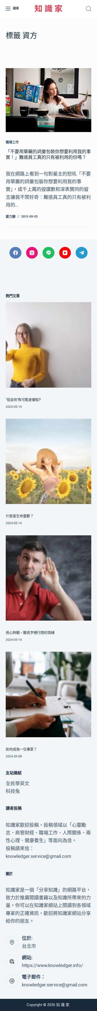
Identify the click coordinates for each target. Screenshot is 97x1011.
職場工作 (12, 142)
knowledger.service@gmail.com (54, 985)
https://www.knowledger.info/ (52, 965)
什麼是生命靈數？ (20, 516)
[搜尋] (88, 8)
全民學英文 (17, 783)
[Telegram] (82, 253)
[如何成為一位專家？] (48, 694)
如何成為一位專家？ (21, 749)
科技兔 (13, 791)
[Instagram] (32, 253)
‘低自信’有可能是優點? (23, 400)
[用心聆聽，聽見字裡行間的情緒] (48, 578)
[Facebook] (15, 253)
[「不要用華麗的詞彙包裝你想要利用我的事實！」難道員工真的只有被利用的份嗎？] (48, 100)
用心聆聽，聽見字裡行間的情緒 (30, 633)
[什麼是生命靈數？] (48, 461)
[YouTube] (65, 253)
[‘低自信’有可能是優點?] (48, 344)
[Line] (48, 253)
